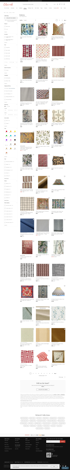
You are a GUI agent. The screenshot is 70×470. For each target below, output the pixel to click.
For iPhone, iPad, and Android (50, 450)
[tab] (10, 26)
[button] (62, 4)
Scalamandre (63, 394)
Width (5, 112)
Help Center (6, 440)
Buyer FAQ (16, 440)
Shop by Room (27, 448)
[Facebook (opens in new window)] (60, 466)
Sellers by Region (27, 446)
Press (36, 446)
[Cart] (64, 4)
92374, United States (12, 88)
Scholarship (37, 448)
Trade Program (17, 442)
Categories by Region (28, 444)
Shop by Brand (27, 442)
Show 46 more (6, 178)
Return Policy (7, 444)
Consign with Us (17, 446)
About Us (37, 440)
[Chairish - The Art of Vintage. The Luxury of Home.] (8, 4)
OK (54, 466)
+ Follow (43, 389)
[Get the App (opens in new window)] (48, 455)
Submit (62, 441)
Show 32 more (6, 200)
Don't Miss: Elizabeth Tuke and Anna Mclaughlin (35, 0)
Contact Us (6, 442)
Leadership (37, 442)
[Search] (47, 4)
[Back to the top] (67, 464)
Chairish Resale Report (39, 450)
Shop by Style (27, 440)
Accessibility (7, 450)
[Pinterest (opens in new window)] (63, 466)
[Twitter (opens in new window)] (65, 466)
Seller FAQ (16, 448)
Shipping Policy (7, 446)
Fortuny (58, 394)
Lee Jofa (55, 394)
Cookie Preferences (16, 467)
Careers (37, 444)
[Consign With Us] (60, 4)
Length (5, 108)
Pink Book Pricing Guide (8, 448)
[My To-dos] (57, 4)
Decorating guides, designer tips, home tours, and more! (54, 446)
